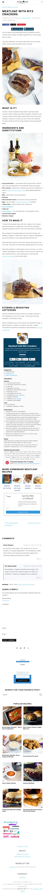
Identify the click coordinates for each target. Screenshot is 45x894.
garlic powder (17, 398)
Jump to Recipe (18, 29)
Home (4, 7)
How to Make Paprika (9, 783)
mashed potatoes (7, 256)
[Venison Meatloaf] (33, 771)
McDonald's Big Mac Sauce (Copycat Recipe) (11, 756)
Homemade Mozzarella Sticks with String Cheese (32, 810)
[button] (20, 354)
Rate (26, 359)
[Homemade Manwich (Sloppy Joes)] (12, 798)
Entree (16, 7)
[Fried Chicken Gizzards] (33, 744)
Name (4, 628)
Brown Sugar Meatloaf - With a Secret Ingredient (12, 728)
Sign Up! (12, 867)
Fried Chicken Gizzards (30, 756)
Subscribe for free (22, 680)
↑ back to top (22, 846)
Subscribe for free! (23, 512)
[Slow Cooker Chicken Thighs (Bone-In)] (33, 715)
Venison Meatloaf (28, 783)
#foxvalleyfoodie (34, 463)
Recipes (9, 7)
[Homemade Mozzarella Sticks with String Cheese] (33, 798)
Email (4, 634)
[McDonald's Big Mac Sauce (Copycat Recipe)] (12, 743)
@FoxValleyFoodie (20, 463)
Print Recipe (29, 29)
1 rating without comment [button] (26, 584)
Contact (22, 877)
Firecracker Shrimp (33, 523)
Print (13, 359)
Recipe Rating (6, 598)
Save (33, 359)
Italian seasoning (20, 395)
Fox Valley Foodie (30, 366)
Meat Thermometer (11, 375)
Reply (39, 559)
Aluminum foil (10, 373)
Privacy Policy (22, 854)
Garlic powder (6, 211)
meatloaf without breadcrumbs (15, 190)
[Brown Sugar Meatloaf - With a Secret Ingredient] (12, 715)
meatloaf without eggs (22, 202)
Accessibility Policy (22, 856)
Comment (5, 604)
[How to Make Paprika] (12, 771)
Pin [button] (20, 359)
